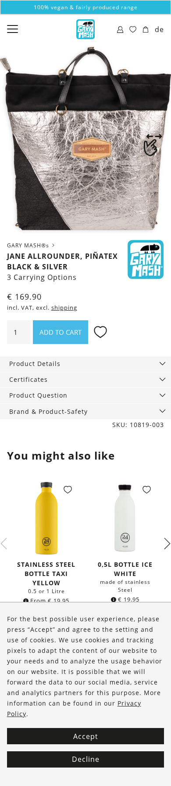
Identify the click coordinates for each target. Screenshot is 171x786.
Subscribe (85, 487)
